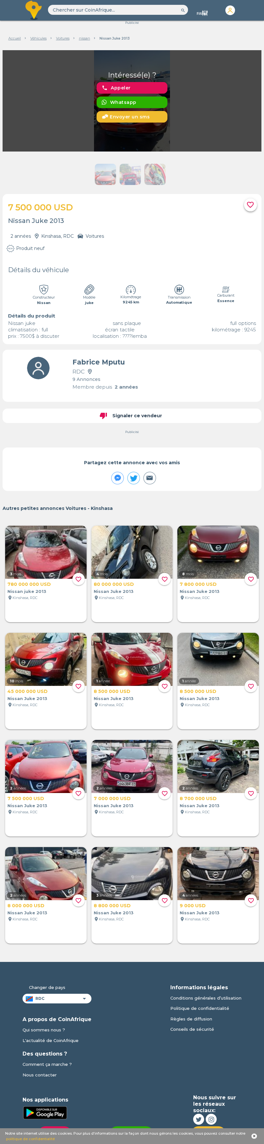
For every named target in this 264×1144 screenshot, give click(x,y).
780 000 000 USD (29, 584)
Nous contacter (40, 1074)
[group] (132, 101)
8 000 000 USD (25, 906)
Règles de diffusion (191, 1018)
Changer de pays (47, 987)
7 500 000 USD (25, 798)
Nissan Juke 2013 (114, 591)
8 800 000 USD (112, 906)
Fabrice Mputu (98, 362)
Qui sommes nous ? (44, 1029)
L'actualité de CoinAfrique (51, 1040)
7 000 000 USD (112, 798)
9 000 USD (193, 906)
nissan (84, 38)
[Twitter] (198, 1119)
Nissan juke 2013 (26, 591)
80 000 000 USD (114, 584)
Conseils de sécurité (192, 1029)
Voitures (63, 38)
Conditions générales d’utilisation (205, 998)
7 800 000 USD (198, 584)
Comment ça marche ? (47, 1064)
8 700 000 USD (198, 798)
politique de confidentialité (30, 1139)
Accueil (14, 38)
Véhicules (38, 38)
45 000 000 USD (27, 691)
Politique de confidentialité (199, 1008)
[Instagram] (211, 1119)
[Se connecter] (230, 10)
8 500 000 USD (112, 691)
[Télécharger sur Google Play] (45, 1112)
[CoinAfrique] (34, 10)
